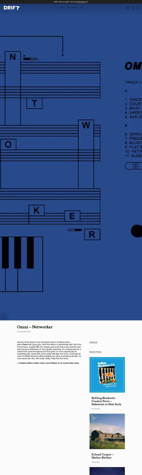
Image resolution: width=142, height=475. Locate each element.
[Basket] (137, 8)
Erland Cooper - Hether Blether (103, 456)
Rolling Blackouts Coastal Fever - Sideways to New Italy (106, 401)
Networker (36, 344)
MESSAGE (81, 2)
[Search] (132, 8)
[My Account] (127, 8)
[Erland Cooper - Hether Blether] (107, 431)
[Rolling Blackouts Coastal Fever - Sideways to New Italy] (107, 375)
